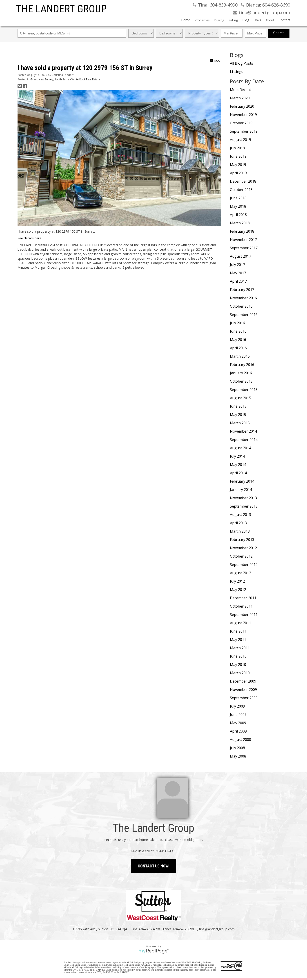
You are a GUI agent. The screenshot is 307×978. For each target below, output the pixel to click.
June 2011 (238, 631)
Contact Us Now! (153, 866)
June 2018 (238, 197)
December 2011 (243, 597)
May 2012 (238, 589)
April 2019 (238, 172)
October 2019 (241, 122)
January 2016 (241, 372)
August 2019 (240, 139)
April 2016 (238, 347)
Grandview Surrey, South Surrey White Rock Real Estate (65, 79)
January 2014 (241, 489)
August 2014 (240, 447)
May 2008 (238, 756)
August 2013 (240, 514)
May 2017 (238, 272)
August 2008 (240, 739)
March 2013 (240, 531)
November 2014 (243, 431)
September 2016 (244, 314)
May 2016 (238, 339)
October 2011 (241, 606)
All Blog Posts (241, 63)
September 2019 (244, 131)
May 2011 (238, 639)
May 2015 (238, 414)
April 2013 (238, 522)
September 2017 (244, 247)
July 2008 (237, 747)
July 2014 (237, 456)
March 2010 (240, 672)
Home (185, 20)
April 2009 (238, 731)
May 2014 (238, 464)
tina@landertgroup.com (217, 929)
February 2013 (242, 539)
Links (257, 20)
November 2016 (243, 297)
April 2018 (238, 214)
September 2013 (244, 506)
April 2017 (238, 281)
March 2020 (240, 97)
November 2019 (243, 114)
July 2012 (237, 581)
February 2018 (242, 231)
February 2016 (242, 364)
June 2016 (238, 331)
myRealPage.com (153, 951)
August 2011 (240, 622)
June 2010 (238, 656)
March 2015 (240, 422)
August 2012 (240, 572)
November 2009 (243, 689)
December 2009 (243, 681)
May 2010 (238, 664)
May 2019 (238, 164)
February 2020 (242, 106)
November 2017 (243, 239)
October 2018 (241, 189)
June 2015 (238, 406)
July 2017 (237, 264)
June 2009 (238, 714)
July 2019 (237, 147)
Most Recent (240, 89)
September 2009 (244, 697)
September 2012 (244, 564)
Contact (284, 20)
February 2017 (242, 289)
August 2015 (240, 397)
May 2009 (238, 722)
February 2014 (242, 481)
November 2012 (243, 547)
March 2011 (240, 647)
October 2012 (241, 556)
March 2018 (240, 222)
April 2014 (238, 472)
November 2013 (243, 497)
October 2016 (241, 306)
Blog (245, 20)
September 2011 (244, 614)
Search (279, 33)
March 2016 (240, 356)
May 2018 (238, 206)
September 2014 (244, 439)
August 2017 (240, 256)
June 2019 (238, 156)
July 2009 (237, 706)
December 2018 (243, 181)
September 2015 (244, 389)
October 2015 (241, 381)
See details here (29, 238)
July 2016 (237, 322)
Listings (236, 71)
